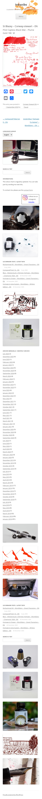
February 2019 (8, 485)
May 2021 (6, 415)
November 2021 (8, 404)
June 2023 (6, 390)
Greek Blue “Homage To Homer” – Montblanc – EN (31, 122)
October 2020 (7, 435)
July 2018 (6, 502)
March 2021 (7, 421)
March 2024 (7, 376)
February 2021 (8, 424)
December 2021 (8, 401)
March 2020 (7, 452)
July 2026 (6, 354)
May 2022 (6, 399)
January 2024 (7, 382)
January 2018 (7, 519)
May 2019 (6, 477)
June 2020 (6, 443)
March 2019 (7, 483)
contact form (28, 190)
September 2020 (8, 438)
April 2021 (6, 418)
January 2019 (7, 488)
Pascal (26, 107)
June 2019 (6, 474)
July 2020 (6, 441)
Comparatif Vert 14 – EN (11, 270)
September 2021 (8, 410)
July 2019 (6, 471)
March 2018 (7, 513)
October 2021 (7, 407)
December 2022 (8, 396)
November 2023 (8, 387)
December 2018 (8, 491)
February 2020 (8, 455)
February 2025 (8, 362)
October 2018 (7, 497)
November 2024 (8, 371)
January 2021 (7, 427)
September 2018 (8, 499)
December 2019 (8, 460)
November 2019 (8, 463)
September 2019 (8, 469)
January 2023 (7, 393)
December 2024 (8, 368)
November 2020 (8, 432)
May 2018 (6, 508)
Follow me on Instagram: (33, 199)
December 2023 (8, 385)
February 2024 (8, 379)
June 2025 (6, 359)
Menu (21, 16)
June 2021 (6, 413)
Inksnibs (21, 4)
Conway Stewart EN (30, 104)
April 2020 (6, 449)
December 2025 (8, 357)
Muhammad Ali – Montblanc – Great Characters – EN (21, 264)
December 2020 (8, 429)
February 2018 (8, 516)
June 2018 (6, 505)
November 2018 (8, 494)
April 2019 (6, 480)
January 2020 (7, 457)
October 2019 (7, 466)
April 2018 (6, 511)
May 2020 (6, 446)
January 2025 (7, 365)
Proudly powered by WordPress (13, 795)
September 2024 (8, 373)
